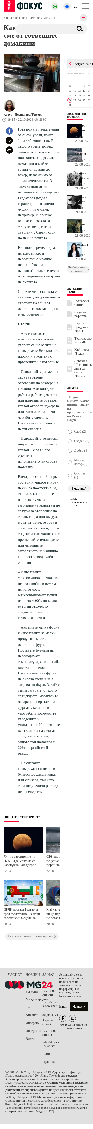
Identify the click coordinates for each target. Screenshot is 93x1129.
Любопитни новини (76, 115)
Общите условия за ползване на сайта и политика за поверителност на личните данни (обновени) (46, 1086)
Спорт (30, 1007)
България (32, 983)
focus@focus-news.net (50, 1004)
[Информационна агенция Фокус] (62, 1018)
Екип (46, 1054)
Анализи (32, 1015)
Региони (32, 991)
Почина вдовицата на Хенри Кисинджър (82, 176)
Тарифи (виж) (48, 1022)
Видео (30, 1038)
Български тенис (81, 303)
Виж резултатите (78, 500)
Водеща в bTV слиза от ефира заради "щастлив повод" (82, 247)
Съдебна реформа (80, 314)
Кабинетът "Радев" (81, 351)
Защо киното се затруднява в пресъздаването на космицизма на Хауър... (82, 223)
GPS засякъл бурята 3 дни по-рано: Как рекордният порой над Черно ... (82, 152)
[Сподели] (9, 150)
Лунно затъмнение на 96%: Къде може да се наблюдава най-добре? (20, 861)
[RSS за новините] (72, 1018)
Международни (34, 999)
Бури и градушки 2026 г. (81, 327)
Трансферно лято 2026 (83, 340)
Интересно (33, 1031)
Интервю (32, 1023)
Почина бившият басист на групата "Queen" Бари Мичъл (82, 199)
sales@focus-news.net (50, 1044)
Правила (48, 1062)
